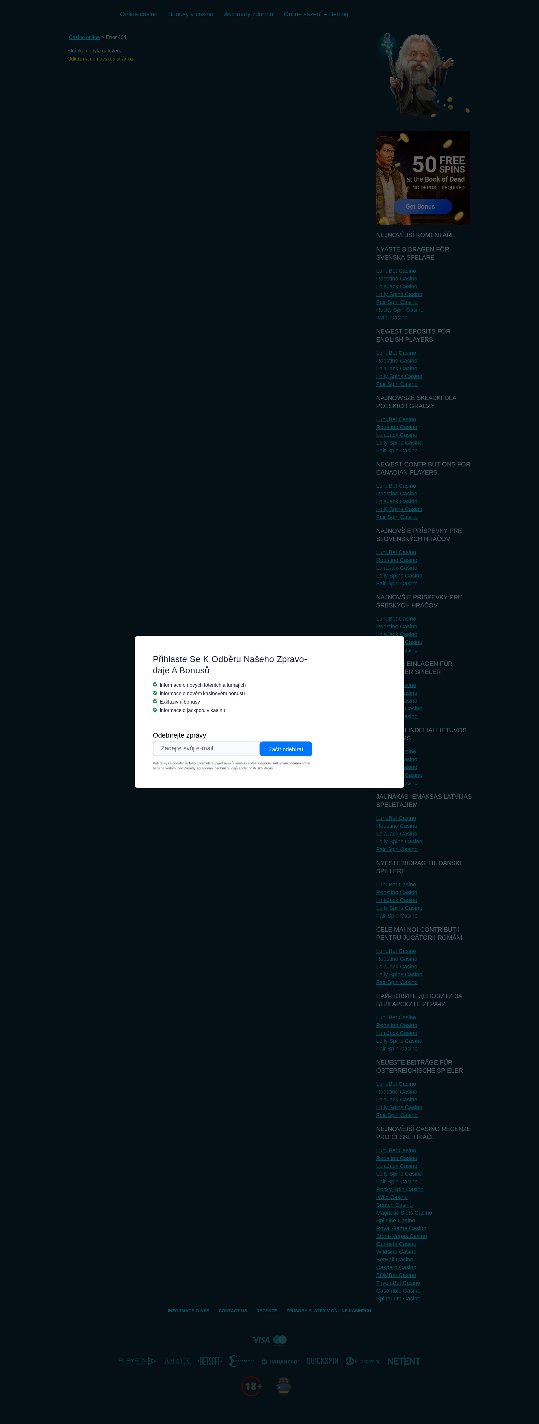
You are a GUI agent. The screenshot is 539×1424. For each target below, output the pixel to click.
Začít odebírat (286, 749)
